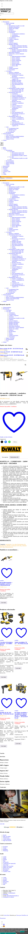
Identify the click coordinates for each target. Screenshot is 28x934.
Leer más (3, 602)
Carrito (4, 856)
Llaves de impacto (13, 43)
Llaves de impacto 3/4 (17, 95)
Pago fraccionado (7, 840)
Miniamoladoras (16, 36)
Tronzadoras (12, 69)
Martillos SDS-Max (13, 44)
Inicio (1, 358)
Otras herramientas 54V (17, 84)
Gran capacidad (9, 135)
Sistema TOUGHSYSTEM (12, 137)
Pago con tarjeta (7, 836)
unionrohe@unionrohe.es (13, 895)
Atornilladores (12, 37)
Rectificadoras (12, 31)
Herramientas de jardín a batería (16, 88)
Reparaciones (6, 868)
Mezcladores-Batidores (14, 52)
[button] (25, 364)
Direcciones (6, 881)
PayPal (4, 835)
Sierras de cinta (15, 61)
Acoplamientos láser (14, 128)
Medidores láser (12, 129)
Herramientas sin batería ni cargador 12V (18, 125)
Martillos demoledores (14, 27)
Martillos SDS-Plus (13, 48)
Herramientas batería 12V (15, 116)
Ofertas (4, 140)
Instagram (5, 849)
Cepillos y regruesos (14, 39)
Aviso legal (5, 864)
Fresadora (11, 40)
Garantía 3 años (6, 871)
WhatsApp (5, 850)
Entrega (5, 859)
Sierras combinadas (16, 60)
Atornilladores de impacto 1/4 (19, 97)
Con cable (8, 24)
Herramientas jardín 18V (18, 89)
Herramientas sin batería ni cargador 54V (18, 78)
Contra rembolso (7, 839)
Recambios (5, 870)
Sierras (10, 55)
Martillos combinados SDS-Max (19, 45)
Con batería (8, 71)
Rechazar (3, 933)
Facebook (5, 846)
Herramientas (6, 21)
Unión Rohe (6, 915)
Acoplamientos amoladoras (18, 33)
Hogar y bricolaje (10, 23)
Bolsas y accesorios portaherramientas (15, 136)
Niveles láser (12, 131)
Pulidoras (11, 29)
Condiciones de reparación (9, 863)
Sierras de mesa (15, 63)
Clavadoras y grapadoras (18, 103)
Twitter (4, 848)
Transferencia (6, 837)
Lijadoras (11, 41)
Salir (4, 884)
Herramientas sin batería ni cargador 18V (18, 114)
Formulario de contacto (8, 897)
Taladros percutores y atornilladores (17, 107)
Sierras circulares (16, 59)
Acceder (5, 879)
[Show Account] (3, 17)
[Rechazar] (16, 933)
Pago (4, 860)
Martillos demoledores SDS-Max (19, 47)
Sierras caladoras (16, 57)
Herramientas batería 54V (15, 73)
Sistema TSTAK (10, 139)
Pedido (4, 858)
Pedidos (5, 880)
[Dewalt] (11, 452)
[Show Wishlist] (1, 17)
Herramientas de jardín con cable (16, 25)
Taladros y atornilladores (18, 117)
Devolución (6, 862)
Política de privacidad (8, 866)
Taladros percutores (13, 68)
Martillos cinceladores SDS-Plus (19, 49)
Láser (7, 127)
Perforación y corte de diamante (16, 53)
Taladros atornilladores (17, 96)
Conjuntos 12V (15, 121)
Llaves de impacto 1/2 (17, 105)
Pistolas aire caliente (13, 28)
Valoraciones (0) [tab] (14, 457)
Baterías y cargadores (14, 72)
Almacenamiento (7, 133)
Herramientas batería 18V (15, 92)
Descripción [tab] (5, 457)
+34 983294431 (8, 178)
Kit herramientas (10, 132)
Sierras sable (15, 65)
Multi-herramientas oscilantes (19, 56)
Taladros (11, 67)
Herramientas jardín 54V (18, 91)
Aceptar (22, 931)
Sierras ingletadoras (16, 64)
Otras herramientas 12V (17, 123)
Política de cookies (7, 867)
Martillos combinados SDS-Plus (19, 51)
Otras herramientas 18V (17, 112)
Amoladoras (12, 32)
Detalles (5, 883)
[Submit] (0, 15)
